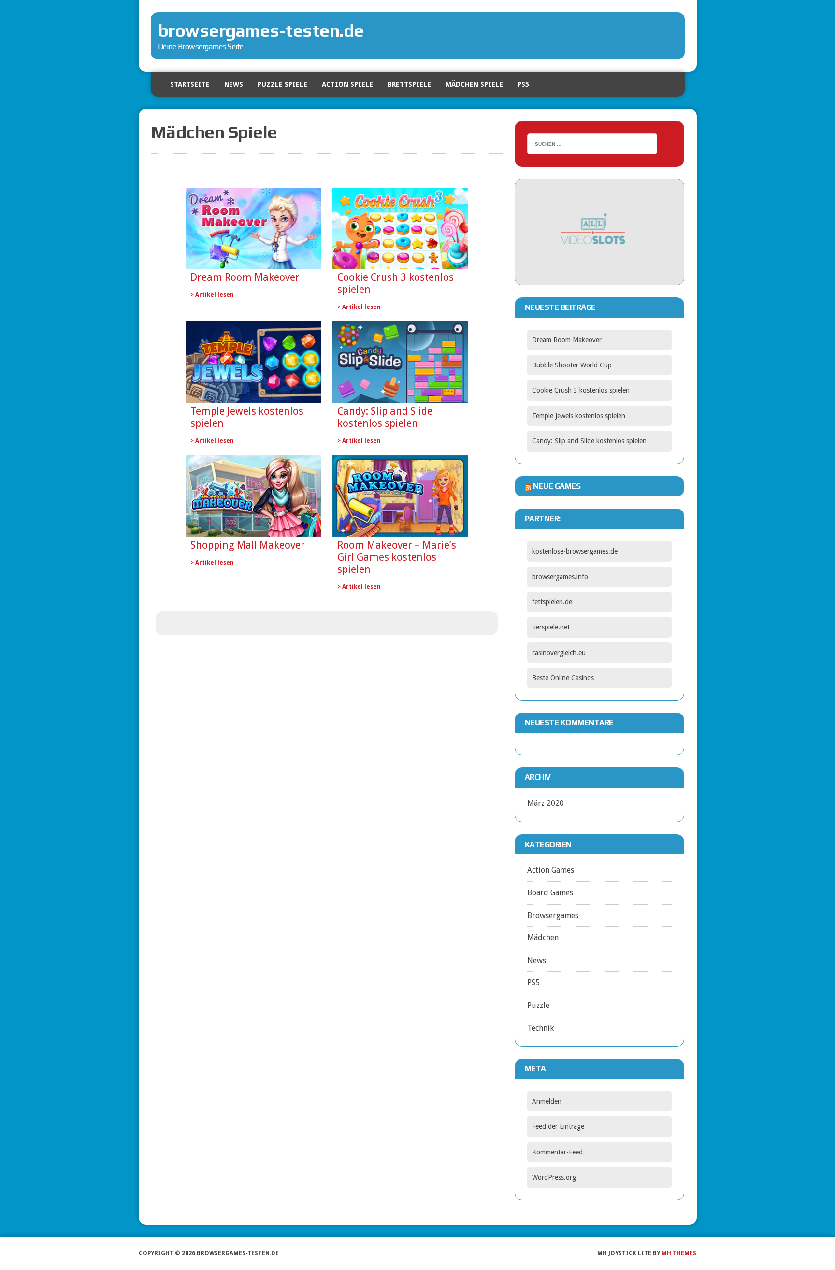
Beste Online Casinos (563, 678)
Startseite (190, 84)
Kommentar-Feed (557, 1152)
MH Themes (679, 1253)
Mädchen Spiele (474, 84)
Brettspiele (409, 84)
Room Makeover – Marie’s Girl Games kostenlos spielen (396, 557)
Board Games (550, 892)
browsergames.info (560, 577)
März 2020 (545, 803)
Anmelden (546, 1101)
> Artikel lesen (212, 295)
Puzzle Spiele (282, 84)
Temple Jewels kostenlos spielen (246, 417)
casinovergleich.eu (559, 653)
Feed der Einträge (558, 1126)
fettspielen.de (552, 602)
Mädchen (543, 937)
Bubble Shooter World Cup (572, 365)
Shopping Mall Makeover (247, 545)
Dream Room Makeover (245, 277)
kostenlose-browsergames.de (575, 551)
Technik (540, 1028)
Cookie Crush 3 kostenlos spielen (395, 283)
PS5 (523, 84)
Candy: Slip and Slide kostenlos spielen (384, 417)
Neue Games (556, 486)
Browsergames (552, 915)
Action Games (550, 870)
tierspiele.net (551, 627)
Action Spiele (347, 84)
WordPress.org (554, 1177)
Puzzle (538, 1005)
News (233, 84)
